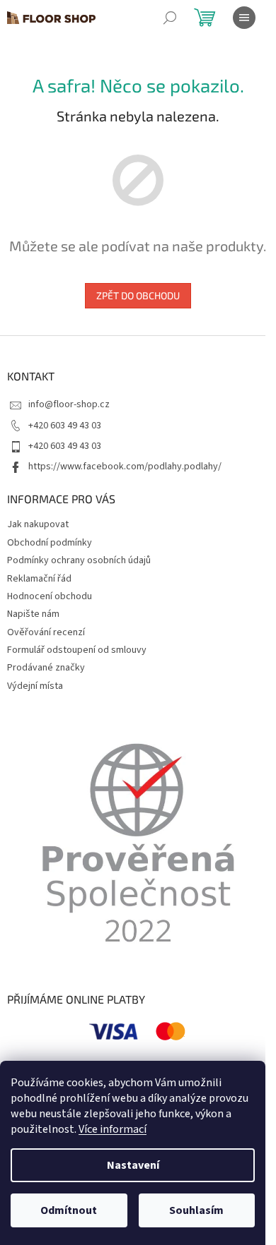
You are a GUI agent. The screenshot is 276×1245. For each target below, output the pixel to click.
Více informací (112, 1129)
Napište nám (33, 614)
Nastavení (133, 1165)
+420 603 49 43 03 (64, 426)
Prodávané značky (46, 668)
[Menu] (244, 18)
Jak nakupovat (38, 524)
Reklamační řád (39, 579)
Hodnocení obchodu (49, 596)
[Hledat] (170, 18)
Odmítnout (68, 1210)
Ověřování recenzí (46, 632)
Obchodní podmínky (49, 543)
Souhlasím (196, 1210)
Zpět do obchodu (138, 295)
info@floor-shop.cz (69, 404)
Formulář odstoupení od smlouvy (76, 650)
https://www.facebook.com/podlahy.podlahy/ (125, 466)
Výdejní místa (35, 686)
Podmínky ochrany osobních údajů (79, 560)
